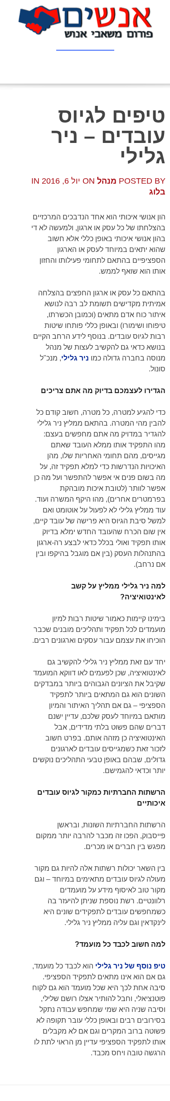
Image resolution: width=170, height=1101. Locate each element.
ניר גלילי (75, 358)
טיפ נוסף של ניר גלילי (130, 966)
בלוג (157, 191)
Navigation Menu (85, 42)
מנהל (107, 180)
